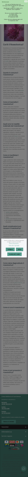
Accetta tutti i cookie (14, 254)
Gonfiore (8, 212)
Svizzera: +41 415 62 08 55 (6, 412)
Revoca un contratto (9, 421)
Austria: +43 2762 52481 (6, 407)
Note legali (17, 245)
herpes (22, 90)
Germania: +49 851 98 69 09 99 (7, 403)
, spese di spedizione (8, 456)
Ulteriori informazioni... (14, 243)
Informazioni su (7, 431)
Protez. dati (11, 245)
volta (6, 147)
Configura (10, 249)
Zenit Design (14, 474)
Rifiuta (19, 249)
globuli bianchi (18, 282)
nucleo (7, 61)
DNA (19, 51)
